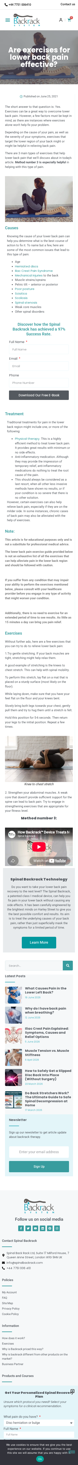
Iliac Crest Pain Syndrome (34, 271)
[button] (8, 20)
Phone (14, 376)
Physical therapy (27, 439)
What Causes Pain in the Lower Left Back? (45, 990)
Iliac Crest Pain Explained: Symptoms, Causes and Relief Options (47, 1032)
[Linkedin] (42, 1228)
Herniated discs (26, 266)
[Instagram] (57, 1228)
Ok (40, 1459)
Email (13, 359)
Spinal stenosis (26, 302)
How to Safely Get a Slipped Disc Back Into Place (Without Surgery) (48, 1074)
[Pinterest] (50, 1228)
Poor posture (24, 289)
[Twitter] (28, 1228)
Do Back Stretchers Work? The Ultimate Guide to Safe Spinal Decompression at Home (48, 1099)
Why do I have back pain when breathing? (45, 1010)
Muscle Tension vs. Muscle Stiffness (47, 1052)
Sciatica (21, 293)
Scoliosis (21, 298)
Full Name (17, 342)
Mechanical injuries (29, 275)
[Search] (68, 965)
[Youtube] (35, 1228)
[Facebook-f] (21, 1228)
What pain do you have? (21, 1417)
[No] (72, 1452)
